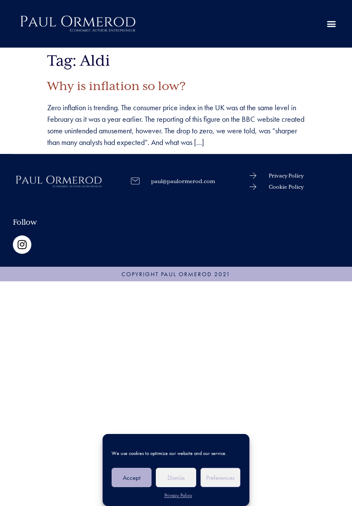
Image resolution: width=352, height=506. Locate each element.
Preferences (220, 477)
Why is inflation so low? (116, 86)
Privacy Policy (178, 495)
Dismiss (176, 477)
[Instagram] (22, 244)
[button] (331, 24)
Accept (131, 477)
